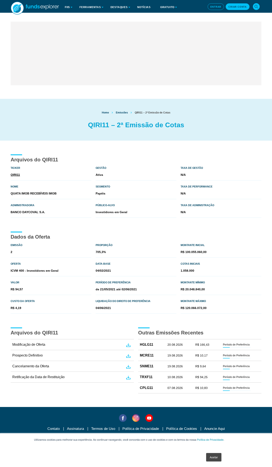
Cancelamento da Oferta (30, 366)
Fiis (67, 7)
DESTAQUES (119, 7)
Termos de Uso (103, 429)
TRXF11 (146, 377)
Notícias (144, 7)
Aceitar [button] (214, 457)
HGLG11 (146, 344)
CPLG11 (146, 388)
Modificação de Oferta (28, 344)
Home (105, 112)
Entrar (215, 7)
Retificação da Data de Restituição (38, 377)
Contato (53, 429)
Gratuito (167, 7)
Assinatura (75, 429)
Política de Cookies (181, 429)
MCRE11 (147, 355)
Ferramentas (90, 7)
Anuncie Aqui (214, 429)
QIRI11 (15, 174)
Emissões (122, 112)
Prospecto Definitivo (27, 355)
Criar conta (237, 7)
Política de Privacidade (210, 439)
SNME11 (146, 366)
